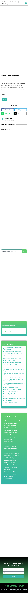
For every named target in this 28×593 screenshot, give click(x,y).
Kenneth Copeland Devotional (11, 453)
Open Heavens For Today (10, 467)
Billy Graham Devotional (10, 423)
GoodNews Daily (8, 439)
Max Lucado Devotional (10, 460)
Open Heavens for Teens (10, 465)
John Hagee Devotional (10, 446)
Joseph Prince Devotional (10, 448)
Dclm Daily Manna (8, 434)
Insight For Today (8, 441)
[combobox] (11, 251)
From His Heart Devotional (11, 437)
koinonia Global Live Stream (11, 455)
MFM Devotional (8, 469)
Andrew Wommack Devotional (12, 421)
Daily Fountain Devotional (10, 430)
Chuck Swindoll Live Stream (11, 428)
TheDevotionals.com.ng (10, 2)
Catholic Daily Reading (10, 425)
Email (3, 94)
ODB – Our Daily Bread (10, 462)
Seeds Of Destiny (8, 476)
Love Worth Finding (9, 458)
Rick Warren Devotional (10, 474)
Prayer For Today (8, 481)
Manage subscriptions (8, 331)
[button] (26, 3)
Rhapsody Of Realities (9, 471)
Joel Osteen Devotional (10, 444)
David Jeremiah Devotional (11, 432)
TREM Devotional (8, 478)
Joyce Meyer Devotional (10, 451)
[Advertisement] (14, 19)
